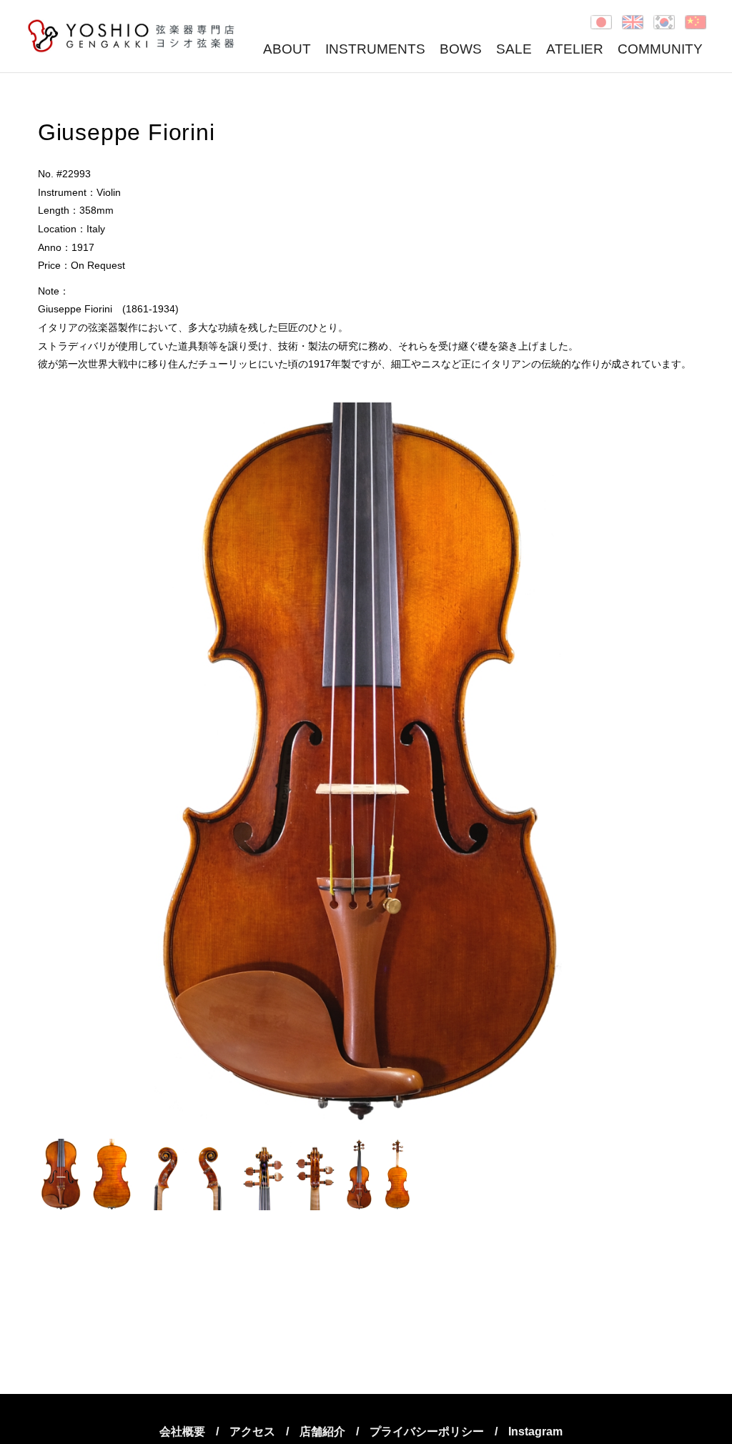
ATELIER (574, 48)
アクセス (252, 1431)
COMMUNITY (660, 48)
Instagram (535, 1431)
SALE (514, 48)
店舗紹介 (322, 1431)
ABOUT (287, 48)
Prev (56, 763)
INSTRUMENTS (375, 48)
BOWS (461, 48)
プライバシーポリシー (427, 1431)
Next (675, 763)
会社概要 (182, 1431)
